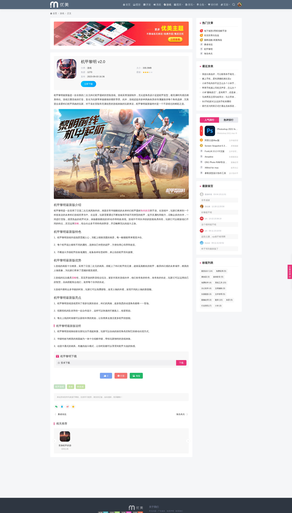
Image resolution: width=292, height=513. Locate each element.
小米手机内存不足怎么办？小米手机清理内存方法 (225, 83)
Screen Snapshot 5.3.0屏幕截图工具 (222, 146)
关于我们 (154, 507)
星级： (139, 72)
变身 (70, 386)
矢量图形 (206, 294)
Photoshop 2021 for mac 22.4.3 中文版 (236, 129)
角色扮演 (145, 210)
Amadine (209, 157)
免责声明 (170, 511)
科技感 (80, 386)
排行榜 (214, 4)
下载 (181, 362)
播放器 (205, 277)
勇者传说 (62, 414)
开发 (148, 4)
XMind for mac (212, 167)
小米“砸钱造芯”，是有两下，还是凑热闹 (221, 92)
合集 (201, 4)
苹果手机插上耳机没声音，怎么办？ (219, 88)
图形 (138, 4)
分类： (84, 68)
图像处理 (206, 300)
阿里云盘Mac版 (212, 140)
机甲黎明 (208, 49)
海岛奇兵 (180, 414)
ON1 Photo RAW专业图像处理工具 (221, 162)
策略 (76, 223)
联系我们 (179, 511)
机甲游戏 (59, 386)
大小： (139, 68)
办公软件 (206, 288)
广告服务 (161, 511)
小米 (218, 306)
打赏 (122, 376)
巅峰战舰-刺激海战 (213, 40)
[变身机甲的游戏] (65, 436)
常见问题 (152, 511)
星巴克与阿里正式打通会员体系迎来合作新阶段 (224, 106)
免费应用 (221, 271)
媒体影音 (218, 277)
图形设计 (206, 271)
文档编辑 (220, 288)
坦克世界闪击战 (211, 35)
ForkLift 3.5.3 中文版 (214, 151)
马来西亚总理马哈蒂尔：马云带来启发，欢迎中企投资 (227, 97)
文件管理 (220, 294)
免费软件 (206, 283)
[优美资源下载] (59, 4)
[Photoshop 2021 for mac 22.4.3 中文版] (210, 131)
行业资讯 (206, 306)
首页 (128, 4)
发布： (84, 76)
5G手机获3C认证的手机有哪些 (216, 101)
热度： (84, 72)
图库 (179, 4)
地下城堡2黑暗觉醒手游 (215, 31)
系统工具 (220, 283)
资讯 (190, 4)
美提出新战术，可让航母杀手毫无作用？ (221, 74)
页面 (225, 4)
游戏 (168, 4)
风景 (229, 300)
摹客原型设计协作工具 (215, 173)
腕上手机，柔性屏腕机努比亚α (216, 78)
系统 (158, 4)
